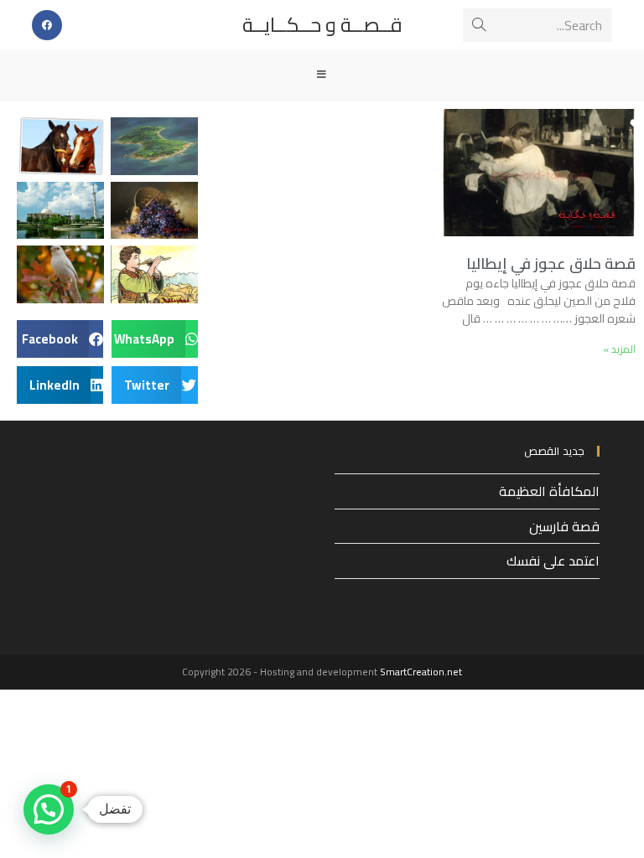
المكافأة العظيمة (549, 491)
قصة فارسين (564, 526)
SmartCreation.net (421, 671)
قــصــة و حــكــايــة (322, 25)
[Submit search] (479, 25)
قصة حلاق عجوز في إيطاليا (551, 263)
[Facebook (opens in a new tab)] (47, 25)
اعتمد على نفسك (553, 560)
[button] (155, 339)
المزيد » (619, 349)
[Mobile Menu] (322, 74)
